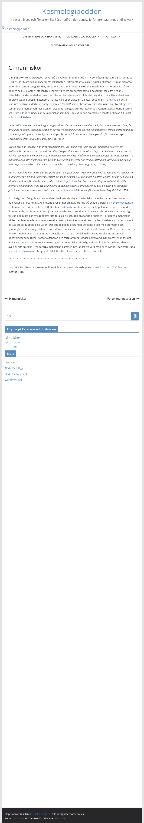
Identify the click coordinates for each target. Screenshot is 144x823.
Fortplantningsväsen (121, 298)
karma (128, 108)
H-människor (18, 298)
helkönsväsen (26, 251)
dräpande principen (66, 181)
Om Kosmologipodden (81, 36)
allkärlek (50, 251)
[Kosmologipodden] (15, 29)
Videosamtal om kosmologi (70, 45)
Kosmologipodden (72, 11)
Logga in (10, 362)
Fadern (27, 117)
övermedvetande (123, 202)
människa (110, 99)
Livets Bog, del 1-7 (103, 267)
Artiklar (111, 36)
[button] (98, 36)
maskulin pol (38, 207)
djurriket (68, 207)
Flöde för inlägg (14, 368)
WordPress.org (13, 379)
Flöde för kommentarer (18, 374)
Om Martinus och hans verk (42, 36)
